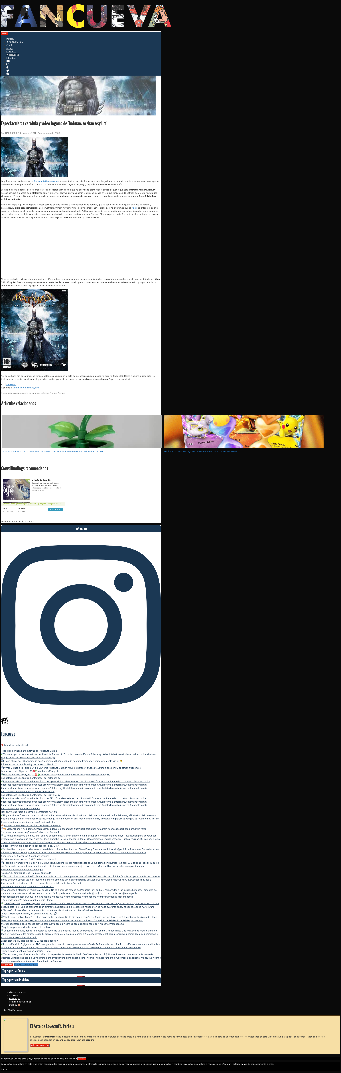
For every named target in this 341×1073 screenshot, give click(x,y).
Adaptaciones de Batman (27, 393)
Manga (9, 48)
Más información (68, 1058)
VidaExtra (11, 384)
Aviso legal (14, 998)
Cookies (13, 1005)
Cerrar (4, 1069)
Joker (134, 207)
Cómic (9, 45)
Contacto (14, 995)
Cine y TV (11, 51)
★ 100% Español (14, 42)
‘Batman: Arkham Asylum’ (46, 181)
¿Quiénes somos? (18, 992)
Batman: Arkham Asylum (26, 387)
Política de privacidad (20, 1001)
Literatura (11, 58)
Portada (10, 39)
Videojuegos (12, 54)
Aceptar (81, 1059)
